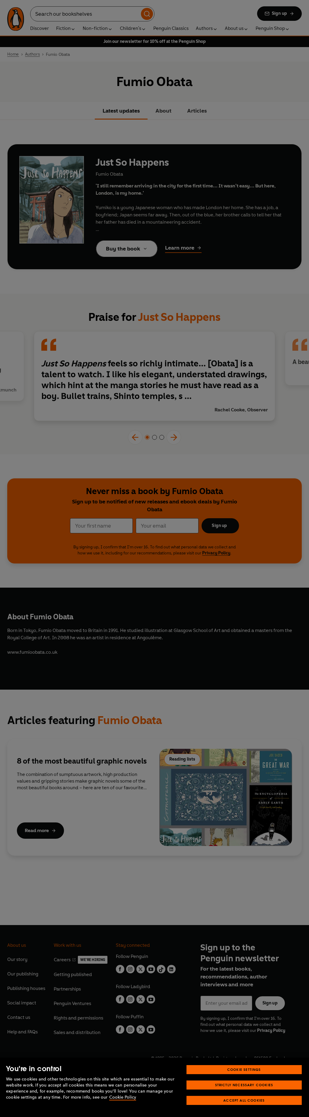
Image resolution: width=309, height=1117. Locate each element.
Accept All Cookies (244, 1100)
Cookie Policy (122, 1097)
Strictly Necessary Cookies (244, 1085)
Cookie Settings (244, 1069)
